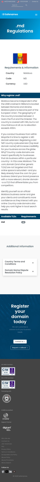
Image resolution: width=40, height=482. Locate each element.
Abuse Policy (5, 457)
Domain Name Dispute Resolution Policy (16, 271)
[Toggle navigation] (36, 14)
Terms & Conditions (8, 452)
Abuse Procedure (7, 460)
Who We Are (5, 438)
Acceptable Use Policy (9, 455)
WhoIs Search (6, 463)
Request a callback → (20, 348)
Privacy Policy (6, 449)
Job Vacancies (6, 444)
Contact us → (20, 342)
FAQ (2, 446)
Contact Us (35, 1)
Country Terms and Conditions (15, 262)
